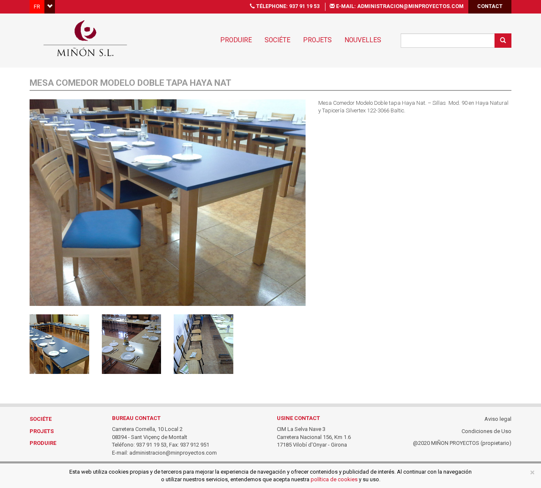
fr (37, 6)
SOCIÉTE (41, 419)
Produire (236, 40)
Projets (317, 40)
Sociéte (277, 40)
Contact (490, 6)
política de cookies (334, 479)
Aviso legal (497, 419)
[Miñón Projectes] (85, 38)
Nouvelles (362, 40)
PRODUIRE (43, 443)
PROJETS (42, 431)
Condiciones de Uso (486, 431)
